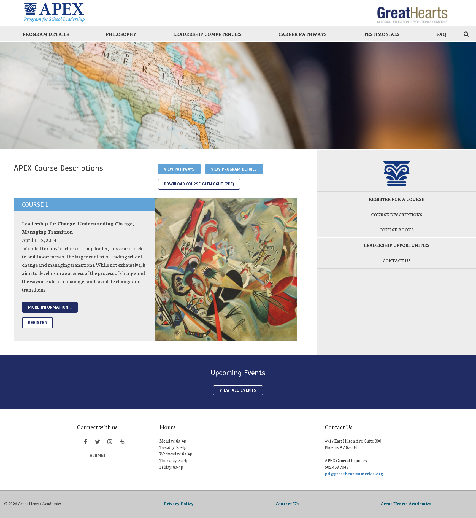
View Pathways (179, 169)
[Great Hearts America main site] (412, 12)
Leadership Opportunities (396, 245)
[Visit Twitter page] (97, 441)
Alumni (97, 455)
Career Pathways (302, 34)
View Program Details (234, 169)
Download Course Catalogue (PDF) (199, 184)
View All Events (238, 390)
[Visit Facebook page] (85, 441)
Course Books (396, 230)
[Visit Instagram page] (109, 441)
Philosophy (121, 34)
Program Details (46, 34)
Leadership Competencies (207, 34)
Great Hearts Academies (405, 503)
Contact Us (397, 260)
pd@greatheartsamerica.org (354, 473)
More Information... (50, 307)
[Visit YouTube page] (121, 441)
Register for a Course (396, 199)
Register (37, 322)
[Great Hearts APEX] (64, 12)
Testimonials (381, 34)
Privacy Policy (179, 503)
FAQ (441, 34)
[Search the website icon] (466, 33)
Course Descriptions (396, 214)
